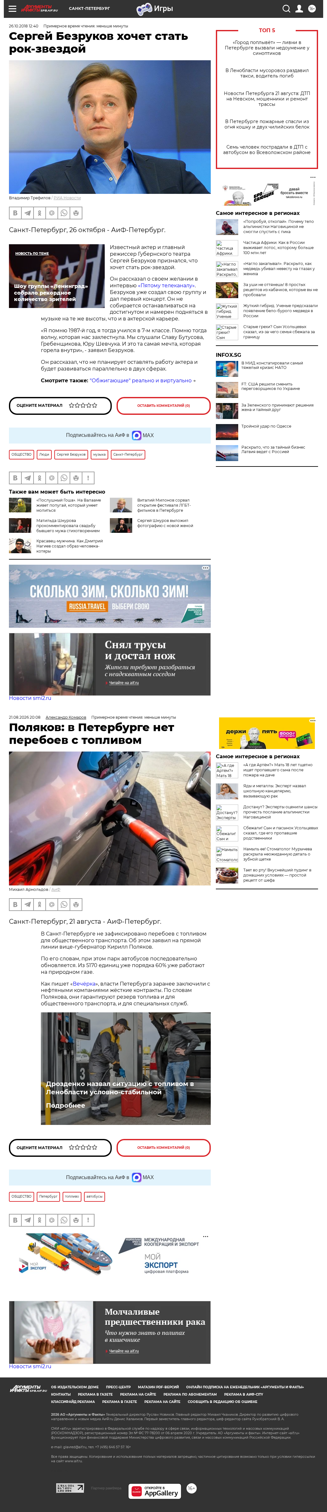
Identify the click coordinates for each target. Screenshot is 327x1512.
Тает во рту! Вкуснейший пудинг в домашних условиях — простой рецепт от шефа (277, 875)
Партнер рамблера (106, 1488)
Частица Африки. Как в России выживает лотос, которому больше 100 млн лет (278, 247)
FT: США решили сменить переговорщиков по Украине (270, 386)
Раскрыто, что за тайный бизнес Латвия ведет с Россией (273, 449)
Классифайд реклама (73, 1402)
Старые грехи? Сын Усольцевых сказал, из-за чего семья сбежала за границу (279, 331)
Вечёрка (84, 984)
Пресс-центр (118, 1387)
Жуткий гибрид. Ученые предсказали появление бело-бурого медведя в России (280, 310)
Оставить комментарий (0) (163, 406)
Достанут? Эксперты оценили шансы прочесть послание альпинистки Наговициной (280, 811)
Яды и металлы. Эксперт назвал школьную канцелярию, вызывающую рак (274, 790)
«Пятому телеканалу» (166, 286)
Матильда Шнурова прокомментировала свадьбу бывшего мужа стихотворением (68, 525)
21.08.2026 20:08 (25, 717)
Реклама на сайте (138, 1394)
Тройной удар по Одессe (266, 426)
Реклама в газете (95, 1394)
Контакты (61, 1394)
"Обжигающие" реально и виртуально (141, 381)
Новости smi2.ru (30, 698)
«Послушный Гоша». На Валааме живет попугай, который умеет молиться (68, 505)
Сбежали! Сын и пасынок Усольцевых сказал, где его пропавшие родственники (280, 833)
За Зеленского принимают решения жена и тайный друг (277, 407)
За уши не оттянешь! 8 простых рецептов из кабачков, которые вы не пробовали (280, 289)
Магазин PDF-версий (158, 1387)
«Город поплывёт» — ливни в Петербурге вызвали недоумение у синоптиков (267, 48)
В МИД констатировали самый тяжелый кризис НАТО (272, 365)
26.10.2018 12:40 (23, 26)
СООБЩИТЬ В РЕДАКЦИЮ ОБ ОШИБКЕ (222, 1402)
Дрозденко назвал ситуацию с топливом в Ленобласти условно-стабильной (120, 1088)
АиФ (55, 889)
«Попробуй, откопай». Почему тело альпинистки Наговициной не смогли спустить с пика (278, 226)
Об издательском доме (75, 1387)
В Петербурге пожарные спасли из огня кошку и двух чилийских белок (266, 124)
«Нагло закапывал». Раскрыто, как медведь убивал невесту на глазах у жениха (279, 268)
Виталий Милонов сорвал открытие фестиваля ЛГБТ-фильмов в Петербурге (164, 505)
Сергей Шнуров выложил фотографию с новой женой (165, 523)
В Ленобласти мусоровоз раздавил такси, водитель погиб (267, 73)
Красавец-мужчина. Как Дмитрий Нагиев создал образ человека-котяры (69, 546)
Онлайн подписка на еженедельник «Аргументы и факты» (245, 1387)
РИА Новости (67, 197)
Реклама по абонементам (190, 1394)
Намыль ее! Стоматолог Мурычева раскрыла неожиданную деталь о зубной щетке (277, 854)
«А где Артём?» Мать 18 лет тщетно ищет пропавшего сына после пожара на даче (278, 769)
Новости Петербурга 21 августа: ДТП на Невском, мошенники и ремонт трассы (267, 99)
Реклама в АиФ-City (243, 1394)
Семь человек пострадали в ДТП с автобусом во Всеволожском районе (267, 149)
